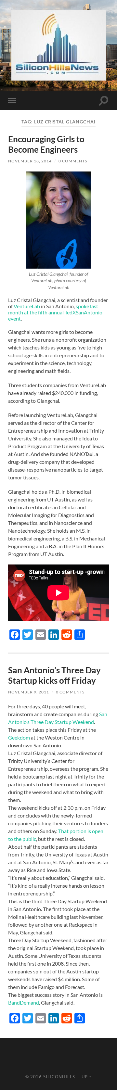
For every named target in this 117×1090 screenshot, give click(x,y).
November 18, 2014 (30, 160)
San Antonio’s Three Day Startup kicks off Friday (54, 675)
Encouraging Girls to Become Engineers (46, 144)
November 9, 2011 (28, 692)
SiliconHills (59, 1076)
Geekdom (19, 737)
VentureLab (27, 306)
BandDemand (23, 1002)
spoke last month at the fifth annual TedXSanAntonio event (55, 312)
